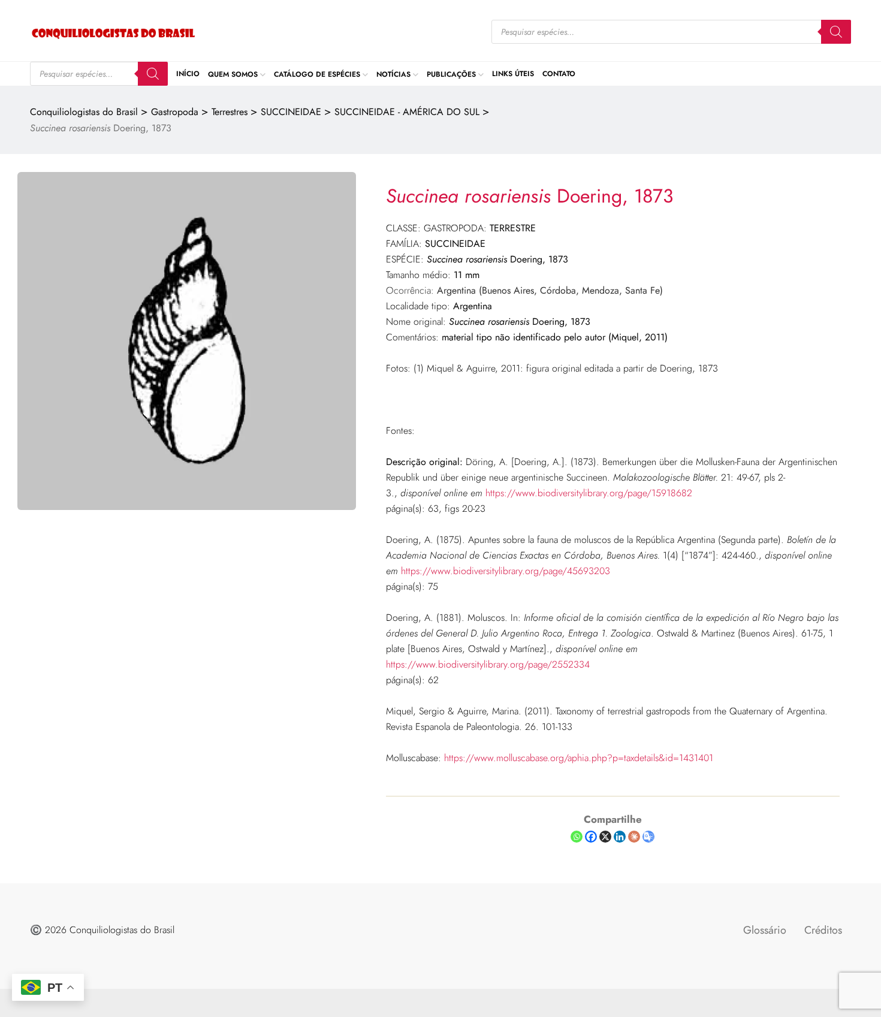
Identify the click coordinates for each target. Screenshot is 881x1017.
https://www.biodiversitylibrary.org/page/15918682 (588, 493)
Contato (558, 73)
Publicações (451, 74)
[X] (605, 837)
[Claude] (634, 837)
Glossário (764, 930)
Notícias (393, 74)
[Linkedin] (620, 837)
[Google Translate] (648, 837)
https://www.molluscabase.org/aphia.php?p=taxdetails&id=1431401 (578, 758)
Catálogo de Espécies (317, 74)
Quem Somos (233, 74)
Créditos (823, 930)
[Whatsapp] (577, 837)
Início (188, 73)
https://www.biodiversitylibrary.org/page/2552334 (488, 664)
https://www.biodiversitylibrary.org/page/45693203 (505, 571)
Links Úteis (513, 73)
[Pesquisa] (836, 32)
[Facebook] (591, 837)
